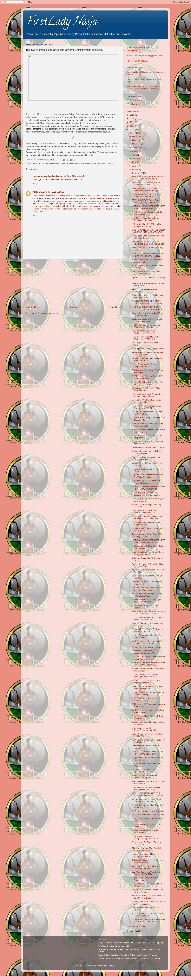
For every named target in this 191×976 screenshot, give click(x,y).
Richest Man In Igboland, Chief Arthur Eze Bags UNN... (148, 529)
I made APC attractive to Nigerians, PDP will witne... (147, 413)
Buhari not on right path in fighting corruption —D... (147, 452)
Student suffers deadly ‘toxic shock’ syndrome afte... (147, 261)
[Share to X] (68, 160)
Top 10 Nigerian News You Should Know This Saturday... (147, 618)
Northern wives (67, 164)
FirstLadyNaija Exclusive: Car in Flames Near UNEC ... (146, 183)
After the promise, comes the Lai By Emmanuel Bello (147, 425)
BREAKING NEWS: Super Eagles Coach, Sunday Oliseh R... (146, 201)
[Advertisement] (73, 282)
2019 (132, 122)
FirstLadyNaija (136, 100)
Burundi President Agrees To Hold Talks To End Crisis (147, 383)
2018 (132, 126)
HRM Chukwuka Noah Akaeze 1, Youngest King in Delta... (146, 395)
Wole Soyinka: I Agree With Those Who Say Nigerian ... (147, 687)
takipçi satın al (66, 196)
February (136, 173)
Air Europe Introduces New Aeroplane (148, 811)
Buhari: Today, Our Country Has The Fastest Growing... (148, 693)
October (136, 144)
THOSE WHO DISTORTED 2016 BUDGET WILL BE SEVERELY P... (148, 308)
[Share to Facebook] (70, 160)
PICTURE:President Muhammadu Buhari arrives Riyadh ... (146, 326)
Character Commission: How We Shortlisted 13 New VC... (146, 652)
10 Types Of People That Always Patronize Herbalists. (146, 867)
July (134, 155)
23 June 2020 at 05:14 (74, 176)
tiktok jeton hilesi (60, 206)
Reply (34, 184)
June (134, 158)
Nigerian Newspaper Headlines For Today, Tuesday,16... (147, 855)
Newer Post (33, 307)
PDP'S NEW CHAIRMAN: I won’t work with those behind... (148, 237)
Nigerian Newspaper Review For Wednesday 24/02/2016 (146, 338)
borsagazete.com (93, 201)
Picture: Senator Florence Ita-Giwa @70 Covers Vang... (147, 595)
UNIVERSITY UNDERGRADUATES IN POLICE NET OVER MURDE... (148, 920)
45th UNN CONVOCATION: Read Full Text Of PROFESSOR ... (148, 897)
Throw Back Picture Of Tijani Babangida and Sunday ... (144, 675)
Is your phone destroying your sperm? (148, 349)
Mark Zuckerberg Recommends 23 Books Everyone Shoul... (147, 642)
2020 (132, 119)
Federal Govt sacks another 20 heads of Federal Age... (148, 903)
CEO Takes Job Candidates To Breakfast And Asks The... (145, 511)
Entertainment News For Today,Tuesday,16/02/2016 (145, 837)
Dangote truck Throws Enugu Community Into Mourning (145, 189)
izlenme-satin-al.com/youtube (45, 203)
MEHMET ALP (38, 192)
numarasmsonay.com (74, 201)
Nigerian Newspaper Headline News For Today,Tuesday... (148, 476)
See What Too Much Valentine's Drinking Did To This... (146, 873)
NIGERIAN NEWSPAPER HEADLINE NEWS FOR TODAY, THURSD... (148, 255)
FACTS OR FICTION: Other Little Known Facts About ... (146, 225)
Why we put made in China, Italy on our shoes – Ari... (147, 523)
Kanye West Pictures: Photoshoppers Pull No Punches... (148, 353)
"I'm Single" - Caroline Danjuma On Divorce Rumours (147, 891)
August (135, 151)
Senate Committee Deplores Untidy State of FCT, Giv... (147, 359)
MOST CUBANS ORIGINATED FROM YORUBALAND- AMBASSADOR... (148, 231)
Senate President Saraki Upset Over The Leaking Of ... (148, 213)
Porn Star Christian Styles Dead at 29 (114, 946)
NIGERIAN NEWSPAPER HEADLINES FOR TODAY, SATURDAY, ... (148, 612)
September (137, 147)
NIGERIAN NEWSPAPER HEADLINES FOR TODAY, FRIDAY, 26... (148, 207)
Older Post (114, 307)
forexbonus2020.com (41, 206)
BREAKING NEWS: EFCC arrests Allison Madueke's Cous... (146, 195)
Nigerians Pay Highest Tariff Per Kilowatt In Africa (146, 482)
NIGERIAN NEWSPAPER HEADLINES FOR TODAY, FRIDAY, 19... (148, 664)
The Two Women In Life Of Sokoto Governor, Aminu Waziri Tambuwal (142, 88)
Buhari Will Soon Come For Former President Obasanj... (147, 630)
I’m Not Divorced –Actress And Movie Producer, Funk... (148, 565)
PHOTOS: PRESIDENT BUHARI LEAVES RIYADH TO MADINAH (147, 302)
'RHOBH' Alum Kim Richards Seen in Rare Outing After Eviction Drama (129, 958)
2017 (132, 130)
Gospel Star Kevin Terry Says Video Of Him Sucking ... (147, 314)
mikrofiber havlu (112, 203)
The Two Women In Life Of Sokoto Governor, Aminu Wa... (147, 589)
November (137, 140)
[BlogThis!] (65, 160)
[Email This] (62, 160)
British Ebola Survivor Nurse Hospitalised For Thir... (144, 365)
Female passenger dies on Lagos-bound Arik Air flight (147, 601)
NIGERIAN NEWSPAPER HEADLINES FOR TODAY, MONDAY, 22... (148, 488)
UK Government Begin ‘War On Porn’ (148, 815)
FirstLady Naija (62, 22)
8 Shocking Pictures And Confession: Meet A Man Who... (148, 861)
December (137, 136)
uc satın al (99, 209)
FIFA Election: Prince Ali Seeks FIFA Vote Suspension (147, 377)
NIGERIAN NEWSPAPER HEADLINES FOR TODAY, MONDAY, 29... (148, 177)
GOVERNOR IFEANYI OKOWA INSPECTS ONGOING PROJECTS (148, 243)
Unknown (134, 104)
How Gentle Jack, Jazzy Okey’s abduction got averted (145, 219)
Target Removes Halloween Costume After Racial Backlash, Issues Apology (131, 943)
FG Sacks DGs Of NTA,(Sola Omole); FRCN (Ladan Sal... (148, 914)
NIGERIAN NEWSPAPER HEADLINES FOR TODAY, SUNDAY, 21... (148, 541)
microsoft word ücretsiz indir (102, 206)
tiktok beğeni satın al (79, 206)
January (136, 926)
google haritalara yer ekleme (99, 198)
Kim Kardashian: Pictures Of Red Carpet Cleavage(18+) (146, 800)
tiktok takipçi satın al (112, 196)
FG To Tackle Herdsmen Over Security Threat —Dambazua (146, 494)
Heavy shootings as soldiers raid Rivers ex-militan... (146, 458)
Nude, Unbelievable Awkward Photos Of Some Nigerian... (148, 553)
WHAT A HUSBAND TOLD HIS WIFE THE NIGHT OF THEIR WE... (148, 517)
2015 (132, 931)
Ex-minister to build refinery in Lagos (148, 447)
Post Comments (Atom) (48, 313)
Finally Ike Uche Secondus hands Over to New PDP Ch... (146, 407)
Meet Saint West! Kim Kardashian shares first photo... (146, 401)
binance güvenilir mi (51, 209)
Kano (57, 164)
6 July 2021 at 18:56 (55, 192)
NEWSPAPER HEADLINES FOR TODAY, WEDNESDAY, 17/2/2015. (148, 794)
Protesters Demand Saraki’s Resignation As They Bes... (145, 332)
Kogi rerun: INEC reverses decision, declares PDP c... (147, 442)
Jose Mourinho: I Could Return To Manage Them (147, 535)
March (135, 170)
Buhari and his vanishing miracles (146, 647)
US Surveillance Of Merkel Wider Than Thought (146, 389)
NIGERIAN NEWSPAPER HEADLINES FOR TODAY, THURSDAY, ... (148, 753)
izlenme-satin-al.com (53, 201)
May (134, 162)
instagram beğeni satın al (45, 198)
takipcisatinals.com (111, 201)
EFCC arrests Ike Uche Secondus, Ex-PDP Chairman (147, 272)
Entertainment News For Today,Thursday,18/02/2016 (145, 729)
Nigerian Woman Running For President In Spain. (145, 776)
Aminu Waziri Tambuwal (43, 164)
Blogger (111, 965)
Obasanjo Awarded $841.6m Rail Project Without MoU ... (146, 849)
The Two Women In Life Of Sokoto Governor (94, 164)
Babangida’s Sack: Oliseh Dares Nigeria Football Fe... (146, 681)
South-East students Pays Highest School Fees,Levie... (147, 320)
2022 (132, 115)
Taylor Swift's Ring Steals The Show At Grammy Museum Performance (129, 955)
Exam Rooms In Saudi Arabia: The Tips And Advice (147, 770)
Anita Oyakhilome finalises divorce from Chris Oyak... (147, 699)
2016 (132, 133)
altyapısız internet (95, 203)
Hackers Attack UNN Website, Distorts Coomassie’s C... (148, 547)
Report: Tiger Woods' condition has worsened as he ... (147, 296)
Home (73, 307)
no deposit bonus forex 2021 (45, 196)
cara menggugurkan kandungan (47, 176)
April (134, 166)
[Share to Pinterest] (73, 160)
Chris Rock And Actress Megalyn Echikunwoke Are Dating (146, 788)
